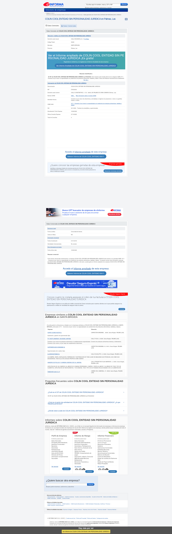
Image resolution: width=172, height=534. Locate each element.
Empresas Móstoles (112, 509)
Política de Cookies (91, 518)
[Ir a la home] (53, 4)
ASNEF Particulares (51, 498)
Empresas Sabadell (102, 509)
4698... (73, 96)
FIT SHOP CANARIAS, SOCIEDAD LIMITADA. (59, 338)
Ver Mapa (86, 39)
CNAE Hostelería (66, 504)
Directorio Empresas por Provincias (73, 14)
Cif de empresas (60, 496)
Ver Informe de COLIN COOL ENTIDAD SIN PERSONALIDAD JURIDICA (86, 531)
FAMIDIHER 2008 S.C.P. (54, 372)
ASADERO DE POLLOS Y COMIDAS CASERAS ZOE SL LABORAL (65, 362)
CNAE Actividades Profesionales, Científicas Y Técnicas (98, 504)
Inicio (52, 13)
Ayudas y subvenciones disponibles (83, 496)
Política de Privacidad (81, 518)
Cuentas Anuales (66, 498)
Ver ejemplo (55, 466)
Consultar (66, 469)
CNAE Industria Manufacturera (77, 504)
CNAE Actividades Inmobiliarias (54, 504)
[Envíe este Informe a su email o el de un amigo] (126, 19)
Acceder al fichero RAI (97, 496)
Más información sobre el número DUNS (86, 96)
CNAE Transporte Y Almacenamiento (55, 505)
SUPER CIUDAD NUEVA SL (55, 332)
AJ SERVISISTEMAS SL (54, 354)
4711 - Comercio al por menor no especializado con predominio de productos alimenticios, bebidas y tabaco (96, 104)
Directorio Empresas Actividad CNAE (55, 14)
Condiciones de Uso (70, 518)
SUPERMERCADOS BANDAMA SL (56, 347)
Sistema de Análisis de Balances (110, 496)
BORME (59, 498)
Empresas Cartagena (67, 509)
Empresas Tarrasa (78, 509)
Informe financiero (51, 496)
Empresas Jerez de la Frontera (90, 509)
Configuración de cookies (102, 518)
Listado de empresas (69, 496)
